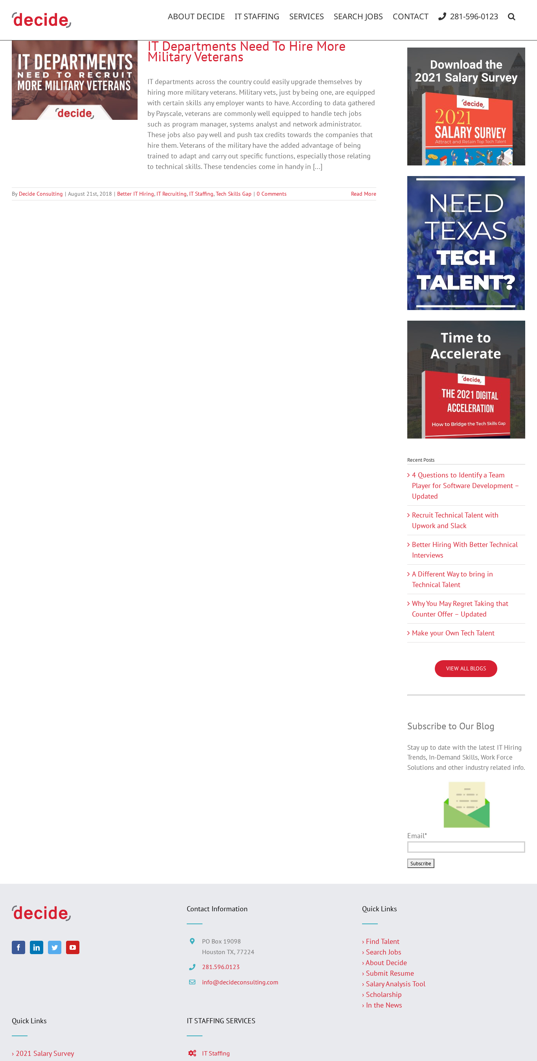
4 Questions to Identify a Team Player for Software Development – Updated (465, 485)
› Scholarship (382, 994)
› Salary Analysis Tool (393, 983)
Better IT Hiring (135, 193)
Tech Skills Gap (234, 193)
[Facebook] (18, 947)
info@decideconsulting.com (240, 982)
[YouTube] (72, 947)
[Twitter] (54, 947)
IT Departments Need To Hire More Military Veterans (246, 51)
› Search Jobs (381, 951)
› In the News (382, 1005)
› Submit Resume (388, 973)
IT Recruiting (171, 193)
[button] (511, 16)
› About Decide (384, 962)
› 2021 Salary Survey (43, 1053)
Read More (363, 193)
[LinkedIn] (36, 947)
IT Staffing (201, 193)
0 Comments (272, 193)
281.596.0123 (221, 967)
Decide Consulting (41, 193)
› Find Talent (380, 941)
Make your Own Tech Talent (453, 632)
